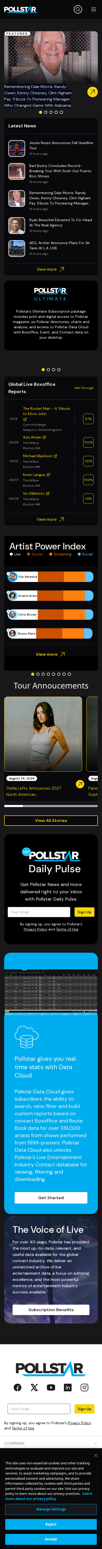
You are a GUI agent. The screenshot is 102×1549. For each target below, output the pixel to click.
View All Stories (51, 820)
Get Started (51, 1197)
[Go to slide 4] (56, 112)
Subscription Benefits (51, 1309)
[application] (51, 605)
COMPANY (14, 1443)
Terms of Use (67, 929)
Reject (51, 1524)
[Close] (95, 1455)
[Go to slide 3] (51, 112)
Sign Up (84, 912)
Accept (51, 1539)
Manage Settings (51, 1509)
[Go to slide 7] (64, 674)
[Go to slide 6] (58, 674)
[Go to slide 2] (45, 112)
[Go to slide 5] (61, 112)
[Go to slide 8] (69, 674)
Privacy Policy (35, 929)
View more (47, 269)
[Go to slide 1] (40, 112)
